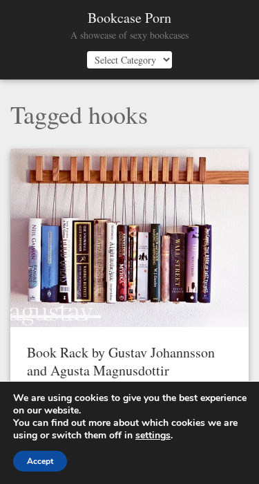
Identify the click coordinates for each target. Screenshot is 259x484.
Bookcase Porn (129, 18)
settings (153, 435)
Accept (40, 461)
